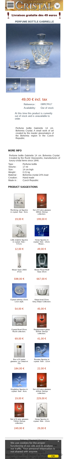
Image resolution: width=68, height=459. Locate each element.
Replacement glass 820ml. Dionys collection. (42, 331)
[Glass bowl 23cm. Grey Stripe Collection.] (42, 290)
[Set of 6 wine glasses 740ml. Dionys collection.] (19, 410)
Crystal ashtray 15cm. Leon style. (19, 301)
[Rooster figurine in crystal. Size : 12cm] (42, 350)
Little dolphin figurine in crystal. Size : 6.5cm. (19, 242)
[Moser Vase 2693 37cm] (19, 260)
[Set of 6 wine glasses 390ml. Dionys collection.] (42, 201)
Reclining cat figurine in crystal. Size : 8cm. (19, 211)
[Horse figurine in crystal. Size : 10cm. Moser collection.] (42, 231)
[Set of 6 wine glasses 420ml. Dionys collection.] (42, 380)
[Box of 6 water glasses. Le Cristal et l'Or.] (19, 350)
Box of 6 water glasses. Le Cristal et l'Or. (19, 361)
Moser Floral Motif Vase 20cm (41, 271)
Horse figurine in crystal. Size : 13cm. (41, 420)
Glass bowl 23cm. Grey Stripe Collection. (41, 301)
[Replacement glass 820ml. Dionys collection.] (42, 320)
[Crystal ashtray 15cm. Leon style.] (19, 290)
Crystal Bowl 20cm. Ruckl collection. (19, 330)
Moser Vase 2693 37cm (19, 271)
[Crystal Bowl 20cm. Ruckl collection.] (19, 320)
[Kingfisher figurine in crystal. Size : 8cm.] (19, 380)
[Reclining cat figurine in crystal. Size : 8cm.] (19, 201)
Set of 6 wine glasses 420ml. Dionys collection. (42, 391)
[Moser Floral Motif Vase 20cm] (42, 260)
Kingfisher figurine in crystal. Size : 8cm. (19, 390)
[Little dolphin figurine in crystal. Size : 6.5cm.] (19, 231)
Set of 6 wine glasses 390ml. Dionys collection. (42, 212)
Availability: (30, 108)
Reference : (30, 104)
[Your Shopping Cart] (57, 5)
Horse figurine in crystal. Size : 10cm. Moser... (41, 242)
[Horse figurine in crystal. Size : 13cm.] (42, 410)
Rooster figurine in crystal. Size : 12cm (42, 360)
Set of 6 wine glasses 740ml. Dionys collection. (19, 421)
